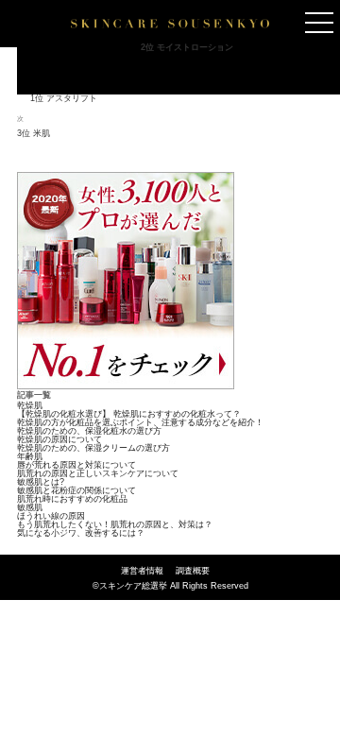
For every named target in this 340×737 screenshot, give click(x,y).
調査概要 (193, 570)
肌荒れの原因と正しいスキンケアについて (97, 473)
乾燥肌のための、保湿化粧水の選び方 (89, 431)
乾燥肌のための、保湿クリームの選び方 (93, 448)
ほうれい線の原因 (51, 516)
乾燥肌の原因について (59, 439)
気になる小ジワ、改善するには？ (80, 533)
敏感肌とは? (40, 482)
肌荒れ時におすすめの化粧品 (72, 499)
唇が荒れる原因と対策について (76, 465)
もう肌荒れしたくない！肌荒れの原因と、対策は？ (114, 524)
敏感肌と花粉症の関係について (76, 490)
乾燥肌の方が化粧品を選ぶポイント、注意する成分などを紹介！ (140, 422)
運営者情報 (142, 570)
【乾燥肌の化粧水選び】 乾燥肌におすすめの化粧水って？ (129, 414)
